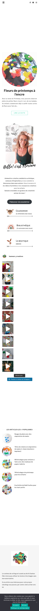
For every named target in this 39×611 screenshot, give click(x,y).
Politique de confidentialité (20, 608)
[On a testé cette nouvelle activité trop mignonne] (8, 328)
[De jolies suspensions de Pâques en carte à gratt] (8, 279)
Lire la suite (19, 113)
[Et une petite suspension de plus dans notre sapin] (8, 366)
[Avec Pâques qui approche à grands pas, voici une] (8, 291)
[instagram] (36, 2)
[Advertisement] (19, 35)
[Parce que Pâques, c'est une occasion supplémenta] (8, 266)
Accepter (16, 605)
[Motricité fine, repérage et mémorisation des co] (8, 304)
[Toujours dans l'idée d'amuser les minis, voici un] (8, 316)
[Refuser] (37, 602)
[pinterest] (33, 2)
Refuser (24, 605)
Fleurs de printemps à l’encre (19, 92)
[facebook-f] (30, 2)
